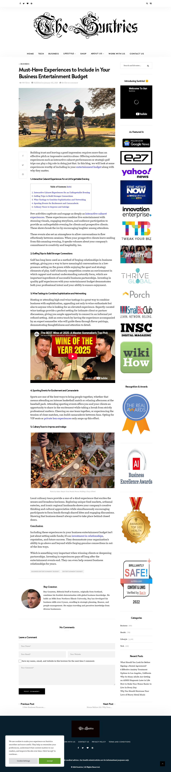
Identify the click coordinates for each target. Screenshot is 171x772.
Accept (50, 761)
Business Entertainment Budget (45, 571)
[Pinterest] (32, 4)
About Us (96, 53)
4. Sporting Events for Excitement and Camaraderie (55, 203)
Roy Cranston (50, 586)
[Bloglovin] (28, 4)
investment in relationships (87, 536)
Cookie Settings (23, 761)
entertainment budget (88, 167)
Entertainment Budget (73, 571)
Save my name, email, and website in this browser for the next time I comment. (58, 661)
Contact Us (137, 53)
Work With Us (117, 53)
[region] (34, 751)
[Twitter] (24, 4)
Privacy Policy (99, 742)
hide (69, 187)
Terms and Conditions (119, 742)
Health (123, 632)
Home (30, 53)
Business (53, 53)
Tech (41, 53)
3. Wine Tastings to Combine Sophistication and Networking (59, 199)
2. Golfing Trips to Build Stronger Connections (52, 196)
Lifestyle (68, 53)
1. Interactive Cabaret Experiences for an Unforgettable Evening (61, 192)
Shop (83, 53)
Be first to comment (69, 83)
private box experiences (58, 418)
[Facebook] (20, 4)
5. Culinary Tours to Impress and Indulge (50, 207)
